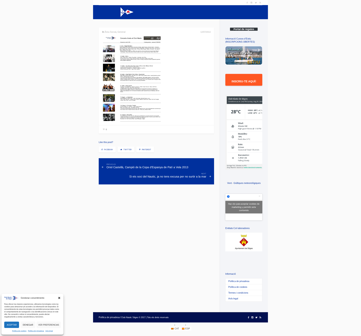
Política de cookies (19, 331)
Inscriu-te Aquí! (244, 81)
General (121, 32)
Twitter (127, 150)
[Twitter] (255, 2)
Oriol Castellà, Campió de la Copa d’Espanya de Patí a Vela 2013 (147, 167)
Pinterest (146, 150)
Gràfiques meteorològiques (247, 183)
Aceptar (12, 325)
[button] (59, 298)
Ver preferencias (48, 325)
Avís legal (49, 331)
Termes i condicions (238, 293)
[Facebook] (247, 2)
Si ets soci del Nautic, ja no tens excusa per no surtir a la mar (167, 176)
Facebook (108, 150)
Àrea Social (110, 32)
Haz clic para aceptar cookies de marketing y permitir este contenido (243, 207)
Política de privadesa (36, 331)
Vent (229, 183)
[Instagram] (251, 2)
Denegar (28, 325)
